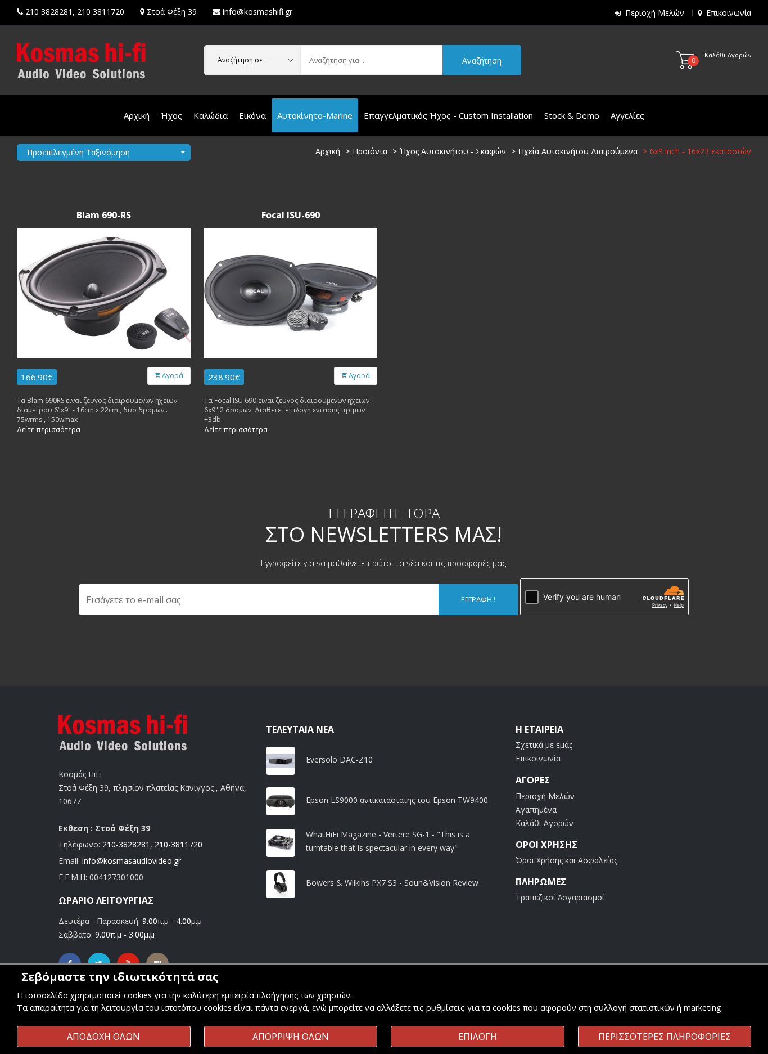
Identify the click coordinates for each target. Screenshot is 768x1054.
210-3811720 (178, 844)
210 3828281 (49, 11)
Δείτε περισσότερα (48, 429)
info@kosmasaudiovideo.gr (131, 860)
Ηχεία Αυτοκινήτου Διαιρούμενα (578, 151)
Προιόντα (370, 151)
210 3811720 (100, 11)
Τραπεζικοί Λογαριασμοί (560, 897)
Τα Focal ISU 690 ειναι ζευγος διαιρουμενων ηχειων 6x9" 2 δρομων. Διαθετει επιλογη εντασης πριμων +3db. (286, 410)
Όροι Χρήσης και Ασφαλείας (566, 860)
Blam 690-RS (103, 215)
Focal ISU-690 (290, 215)
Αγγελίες (627, 115)
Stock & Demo (571, 115)
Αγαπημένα (536, 809)
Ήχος (171, 115)
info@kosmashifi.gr (257, 11)
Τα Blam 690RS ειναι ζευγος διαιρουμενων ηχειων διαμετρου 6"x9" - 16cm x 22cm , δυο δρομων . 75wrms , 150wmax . (97, 410)
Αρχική (137, 115)
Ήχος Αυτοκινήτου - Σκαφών (453, 151)
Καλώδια (210, 115)
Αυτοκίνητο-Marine (315, 115)
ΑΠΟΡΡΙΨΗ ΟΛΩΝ (290, 1036)
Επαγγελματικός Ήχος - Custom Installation (448, 115)
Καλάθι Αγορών (544, 823)
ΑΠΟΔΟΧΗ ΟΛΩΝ (103, 1036)
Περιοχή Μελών (654, 12)
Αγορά (171, 375)
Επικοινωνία (728, 12)
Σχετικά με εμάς (544, 744)
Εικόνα (252, 115)
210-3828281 (126, 844)
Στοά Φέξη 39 (172, 11)
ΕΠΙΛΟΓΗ (477, 1036)
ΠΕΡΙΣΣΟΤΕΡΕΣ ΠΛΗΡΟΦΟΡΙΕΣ (664, 1036)
